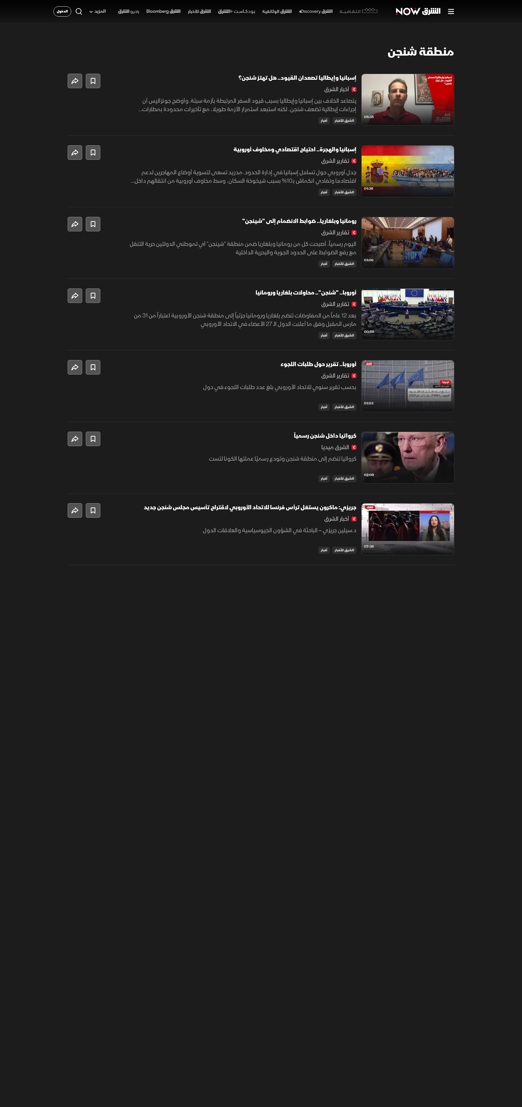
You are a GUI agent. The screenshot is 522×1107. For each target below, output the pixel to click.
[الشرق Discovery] (316, 11)
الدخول (62, 11)
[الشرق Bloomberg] (164, 11)
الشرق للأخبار (344, 121)
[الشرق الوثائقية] (277, 11)
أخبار (324, 121)
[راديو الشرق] (128, 11)
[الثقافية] (359, 11)
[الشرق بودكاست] (236, 11)
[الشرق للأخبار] (199, 11)
